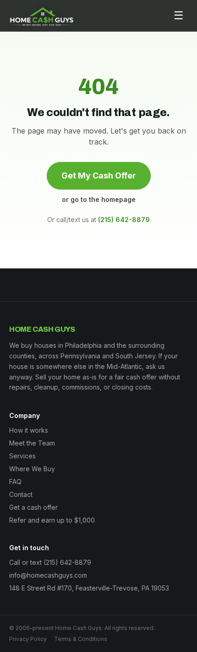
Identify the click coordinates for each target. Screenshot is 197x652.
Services (22, 456)
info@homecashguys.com (48, 575)
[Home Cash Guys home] (41, 16)
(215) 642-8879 (124, 219)
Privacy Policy (28, 638)
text (36, 562)
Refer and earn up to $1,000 (52, 520)
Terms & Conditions (80, 638)
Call (14, 562)
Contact (21, 494)
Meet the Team (32, 443)
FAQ (15, 481)
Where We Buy (32, 469)
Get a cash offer (33, 507)
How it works (28, 430)
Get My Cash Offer (98, 175)
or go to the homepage (99, 199)
